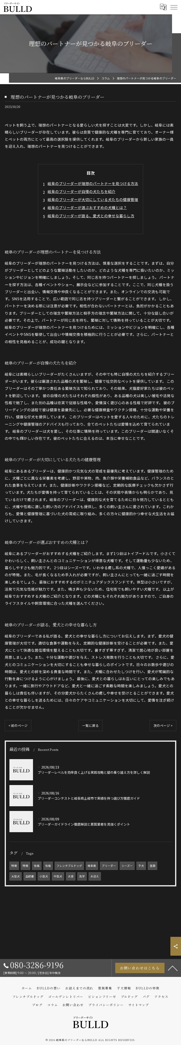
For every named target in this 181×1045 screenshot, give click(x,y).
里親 (152, 866)
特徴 (14, 866)
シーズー (127, 866)
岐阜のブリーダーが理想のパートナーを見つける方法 (93, 183)
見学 (82, 876)
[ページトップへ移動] (172, 968)
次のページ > (163, 725)
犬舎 (71, 876)
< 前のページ (18, 725)
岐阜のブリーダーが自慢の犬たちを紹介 (81, 191)
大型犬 (15, 876)
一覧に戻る (90, 725)
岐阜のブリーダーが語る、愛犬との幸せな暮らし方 (91, 215)
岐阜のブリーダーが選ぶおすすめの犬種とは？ (87, 207)
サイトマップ (138, 1005)
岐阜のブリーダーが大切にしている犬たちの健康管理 (93, 199)
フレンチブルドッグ (69, 866)
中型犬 (58, 876)
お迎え (94, 876)
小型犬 (44, 876)
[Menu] (173, 7)
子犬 (141, 866)
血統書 (29, 876)
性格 (37, 866)
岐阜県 (92, 866)
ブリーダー (109, 866)
